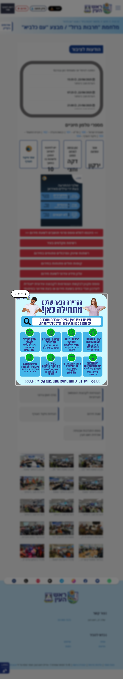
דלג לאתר (19, 293)
